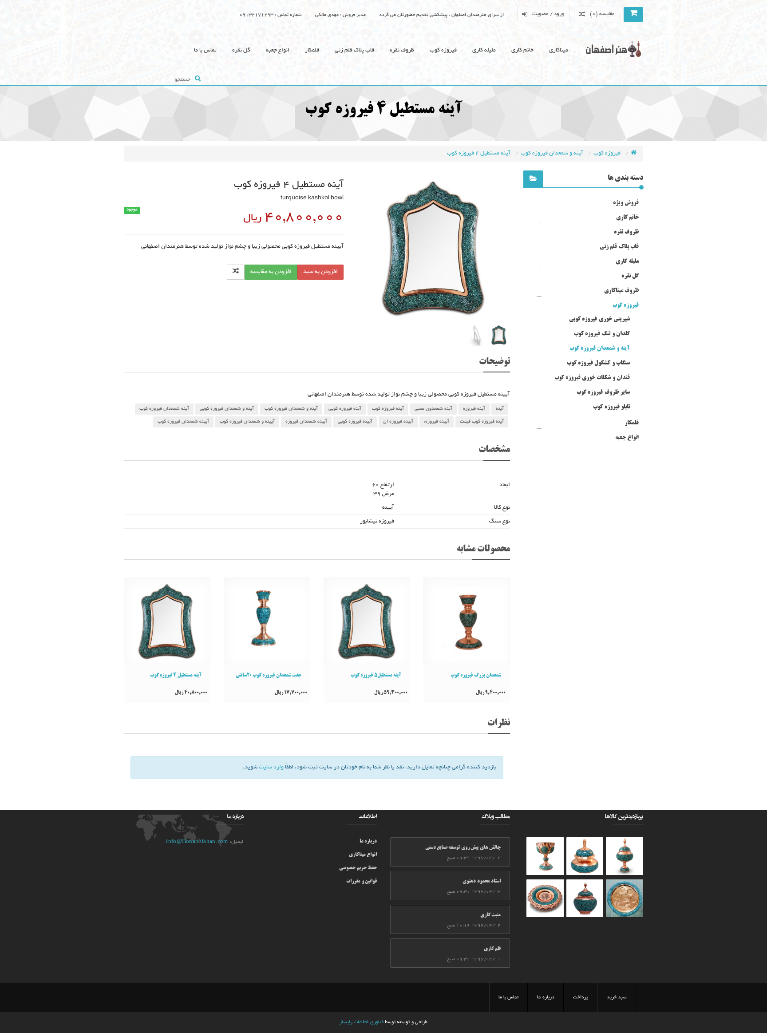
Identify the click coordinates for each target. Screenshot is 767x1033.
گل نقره (241, 50)
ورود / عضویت (548, 14)
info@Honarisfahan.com (197, 842)
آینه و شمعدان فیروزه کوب (553, 153)
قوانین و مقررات (361, 881)
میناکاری (558, 50)
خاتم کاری (522, 50)
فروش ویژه (626, 203)
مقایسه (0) (602, 14)
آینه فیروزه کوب (388, 409)
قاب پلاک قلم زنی (354, 50)
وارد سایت (271, 767)
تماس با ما (205, 50)
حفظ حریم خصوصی (358, 868)
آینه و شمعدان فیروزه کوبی (227, 409)
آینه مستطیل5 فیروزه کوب (376, 675)
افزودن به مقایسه (271, 272)
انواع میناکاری (363, 855)
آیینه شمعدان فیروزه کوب (183, 421)
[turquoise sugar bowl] (585, 856)
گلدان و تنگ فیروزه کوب (602, 334)
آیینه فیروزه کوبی (355, 421)
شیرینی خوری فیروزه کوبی (599, 319)
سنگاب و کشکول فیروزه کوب (598, 363)
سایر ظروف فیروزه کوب (603, 392)
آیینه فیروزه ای (398, 421)
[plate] (545, 898)
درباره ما (368, 841)
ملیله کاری (484, 50)
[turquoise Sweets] (624, 898)
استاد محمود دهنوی (482, 881)
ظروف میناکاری (621, 291)
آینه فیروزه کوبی (344, 409)
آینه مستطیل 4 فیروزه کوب (479, 153)
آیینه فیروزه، (436, 421)
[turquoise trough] (545, 856)
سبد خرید (617, 997)
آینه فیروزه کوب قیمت (482, 421)
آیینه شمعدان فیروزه (306, 421)
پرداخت (580, 997)
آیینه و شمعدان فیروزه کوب (247, 421)
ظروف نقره (402, 50)
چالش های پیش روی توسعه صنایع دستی (463, 848)
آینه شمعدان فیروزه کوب (164, 409)
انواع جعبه (277, 50)
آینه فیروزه (474, 409)
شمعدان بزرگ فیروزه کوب (476, 675)
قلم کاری (492, 949)
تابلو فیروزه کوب (611, 407)
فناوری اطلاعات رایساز (362, 1022)
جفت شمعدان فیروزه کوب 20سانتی (268, 675)
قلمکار (312, 50)
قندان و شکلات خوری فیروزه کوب (592, 378)
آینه (500, 409)
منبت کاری (490, 915)
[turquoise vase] (624, 856)
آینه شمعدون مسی (433, 409)
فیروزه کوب (443, 50)
